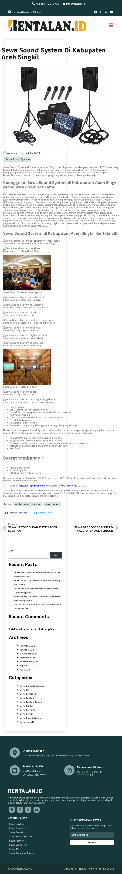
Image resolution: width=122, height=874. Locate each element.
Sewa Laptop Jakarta (31, 701)
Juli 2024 (25, 669)
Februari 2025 (27, 645)
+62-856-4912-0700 (73, 485)
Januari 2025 (27, 649)
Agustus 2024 (27, 665)
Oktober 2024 (28, 657)
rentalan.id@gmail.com (32, 485)
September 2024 (29, 661)
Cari (11, 550)
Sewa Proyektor (28, 709)
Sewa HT (24, 689)
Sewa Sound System (18, 159)
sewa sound (52, 504)
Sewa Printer (26, 705)
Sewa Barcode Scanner (32, 685)
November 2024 (29, 653)
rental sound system (27, 504)
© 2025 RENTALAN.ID (20, 868)
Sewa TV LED (27, 721)
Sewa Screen (26, 713)
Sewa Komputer (28, 693)
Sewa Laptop (27, 698)
